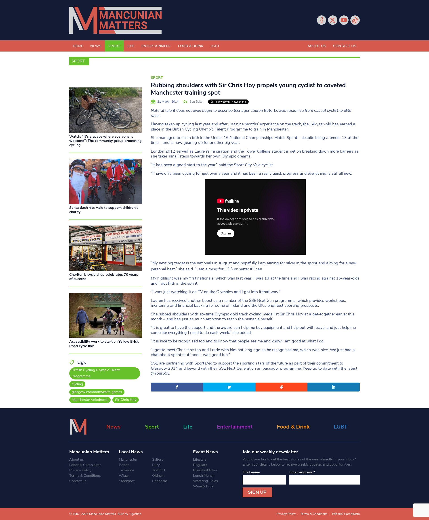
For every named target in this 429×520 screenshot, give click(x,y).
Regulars (200, 464)
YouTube (344, 20)
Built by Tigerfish (129, 514)
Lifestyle (199, 459)
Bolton (124, 464)
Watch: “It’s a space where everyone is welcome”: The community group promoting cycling (105, 140)
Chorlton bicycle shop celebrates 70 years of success (103, 276)
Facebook (321, 20)
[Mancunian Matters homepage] (115, 20)
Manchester (128, 459)
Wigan (124, 475)
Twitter (332, 20)
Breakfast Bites (205, 470)
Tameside (126, 470)
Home (78, 46)
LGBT (215, 46)
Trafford (158, 470)
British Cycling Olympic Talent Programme (96, 373)
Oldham (158, 475)
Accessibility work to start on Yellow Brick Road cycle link (104, 343)
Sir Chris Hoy (125, 399)
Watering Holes (205, 481)
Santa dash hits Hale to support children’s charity (103, 209)
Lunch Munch (203, 475)
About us (316, 46)
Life (130, 46)
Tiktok (355, 20)
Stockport (127, 481)
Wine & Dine (203, 486)
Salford (158, 459)
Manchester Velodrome (90, 399)
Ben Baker (196, 101)
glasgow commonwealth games (97, 391)
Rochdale (159, 481)
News (95, 46)
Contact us (344, 46)
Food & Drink (190, 46)
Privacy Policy (80, 470)
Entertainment (156, 46)
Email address (302, 472)
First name (251, 472)
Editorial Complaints (85, 464)
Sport (114, 46)
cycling (77, 384)
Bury (156, 464)
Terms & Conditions (85, 475)
